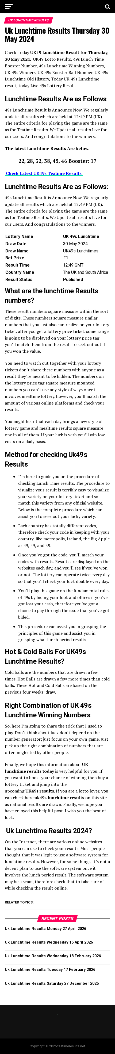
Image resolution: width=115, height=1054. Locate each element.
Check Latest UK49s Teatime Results (44, 173)
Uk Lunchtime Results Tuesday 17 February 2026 (50, 969)
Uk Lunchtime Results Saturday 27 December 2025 (52, 983)
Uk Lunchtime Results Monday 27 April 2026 (45, 928)
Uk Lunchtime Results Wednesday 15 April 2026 (49, 942)
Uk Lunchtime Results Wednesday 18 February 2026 (53, 956)
